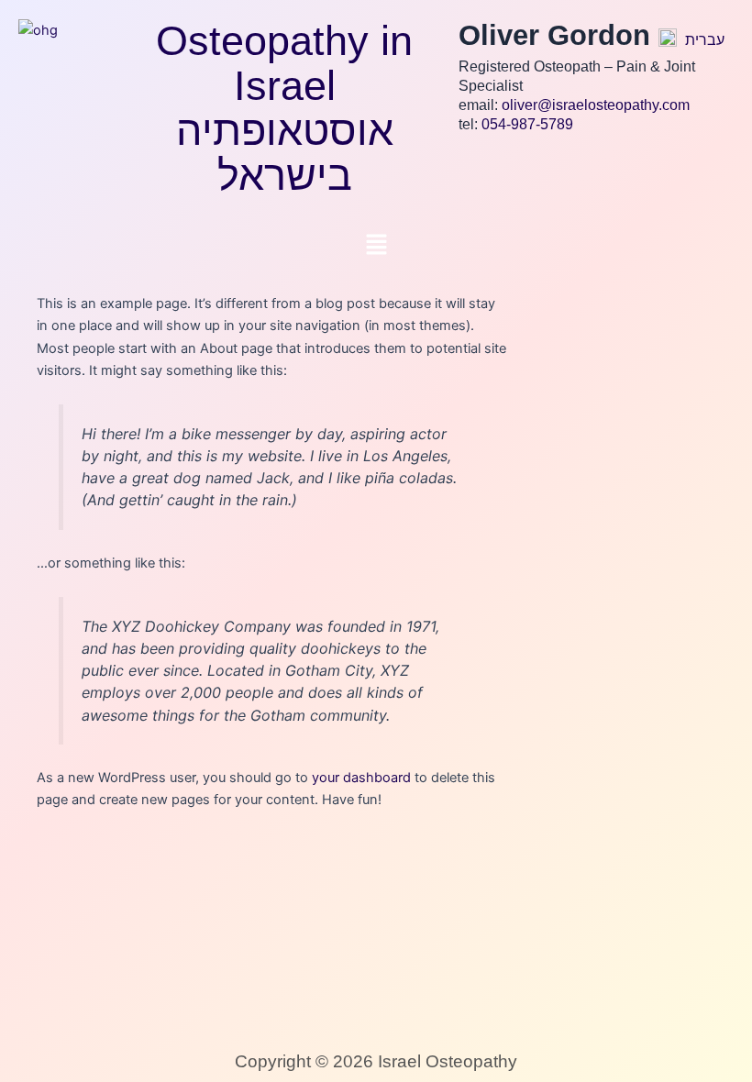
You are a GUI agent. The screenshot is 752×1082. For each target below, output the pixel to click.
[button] (376, 245)
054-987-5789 (527, 124)
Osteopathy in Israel (284, 63)
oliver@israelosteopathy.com (596, 105)
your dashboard (361, 777)
